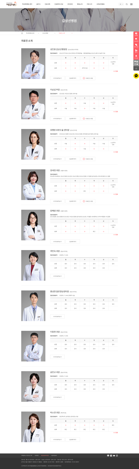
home (22, 33)
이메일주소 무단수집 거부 (26, 455)
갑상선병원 (45, 33)
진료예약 (136, 35)
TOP (136, 68)
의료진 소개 (62, 33)
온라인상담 (136, 46)
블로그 (135, 62)
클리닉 (136, 52)
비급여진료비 (54, 455)
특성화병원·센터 (30, 33)
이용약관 (36, 455)
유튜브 (137, 64)
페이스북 (137, 62)
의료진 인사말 (89, 78)
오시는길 (136, 58)
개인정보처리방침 (45, 455)
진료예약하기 (72, 78)
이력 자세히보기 (57, 78)
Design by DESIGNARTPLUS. (54, 466)
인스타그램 (135, 64)
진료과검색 (136, 41)
